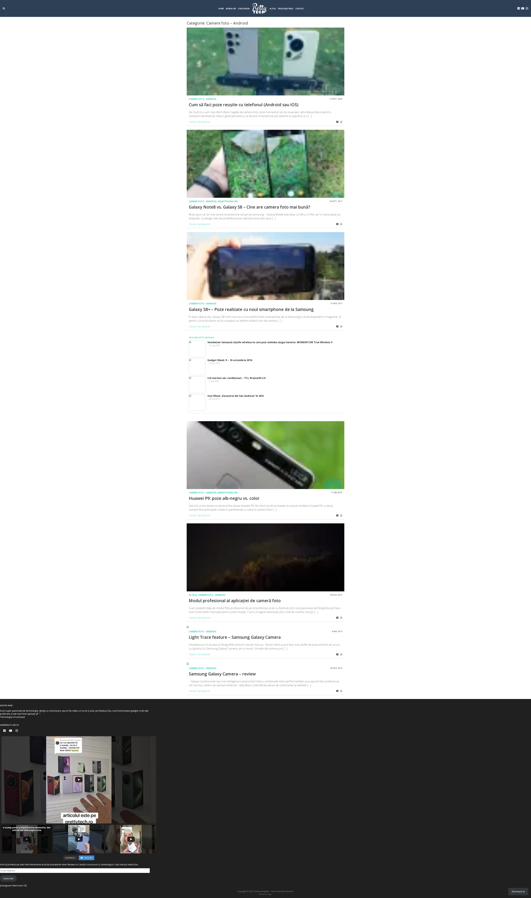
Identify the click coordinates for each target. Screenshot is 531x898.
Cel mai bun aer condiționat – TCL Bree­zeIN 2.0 (236, 378)
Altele (273, 8)
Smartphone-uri (228, 201)
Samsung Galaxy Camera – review (222, 674)
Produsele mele (285, 8)
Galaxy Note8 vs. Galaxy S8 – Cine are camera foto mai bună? (249, 207)
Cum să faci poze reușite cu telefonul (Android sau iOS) (243, 104)
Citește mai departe (199, 121)
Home (221, 8)
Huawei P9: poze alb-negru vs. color (224, 498)
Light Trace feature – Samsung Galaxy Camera (235, 637)
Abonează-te (518, 891)
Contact (299, 8)
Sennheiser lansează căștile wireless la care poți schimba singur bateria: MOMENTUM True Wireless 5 (269, 342)
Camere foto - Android (202, 99)
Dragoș (269, 894)
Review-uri (231, 8)
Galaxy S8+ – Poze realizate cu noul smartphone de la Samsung (251, 309)
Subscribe (8, 878)
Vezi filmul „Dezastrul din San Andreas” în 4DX (235, 395)
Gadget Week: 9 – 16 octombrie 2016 (229, 360)
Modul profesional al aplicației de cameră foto (235, 600)
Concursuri (243, 8)
